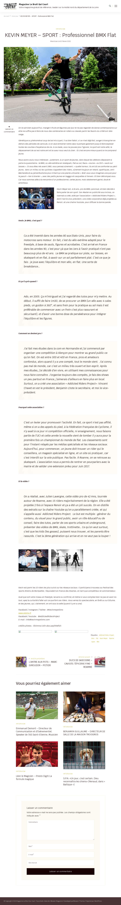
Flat (97, 638)
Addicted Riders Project (106, 635)
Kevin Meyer (104, 638)
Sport (93, 642)
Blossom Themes (79, 901)
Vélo (98, 642)
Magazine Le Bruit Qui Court (33, 4)
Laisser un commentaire (9, 130)
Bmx (92, 638)
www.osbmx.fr (25, 613)
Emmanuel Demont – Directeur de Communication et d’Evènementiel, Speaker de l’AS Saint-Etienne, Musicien (37, 731)
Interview (60, 29)
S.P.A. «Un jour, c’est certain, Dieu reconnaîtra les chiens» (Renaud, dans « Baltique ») (84, 781)
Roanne (111, 638)
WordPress (98, 901)
